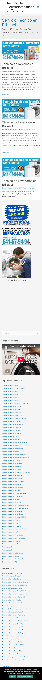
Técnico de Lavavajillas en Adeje (12, 651)
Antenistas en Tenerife (9, 547)
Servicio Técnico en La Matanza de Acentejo (16, 472)
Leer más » (5, 94)
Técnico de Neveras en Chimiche (12, 624)
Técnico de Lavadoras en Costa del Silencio (16, 594)
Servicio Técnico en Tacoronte (11, 520)
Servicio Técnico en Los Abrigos (12, 484)
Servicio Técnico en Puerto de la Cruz (14, 493)
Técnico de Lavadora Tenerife (11, 600)
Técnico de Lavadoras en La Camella (13, 597)
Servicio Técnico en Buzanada (11, 406)
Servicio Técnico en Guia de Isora (12, 448)
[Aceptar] (40, 674)
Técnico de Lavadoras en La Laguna (13, 633)
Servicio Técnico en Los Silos (11, 490)
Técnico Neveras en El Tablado (11, 576)
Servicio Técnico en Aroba (10, 397)
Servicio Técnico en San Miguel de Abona (15, 508)
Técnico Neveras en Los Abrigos (12, 606)
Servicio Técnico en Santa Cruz (12, 511)
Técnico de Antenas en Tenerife (12, 544)
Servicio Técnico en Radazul (11, 499)
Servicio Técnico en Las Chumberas (13, 538)
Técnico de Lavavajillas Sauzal (11, 579)
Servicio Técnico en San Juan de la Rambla (15, 505)
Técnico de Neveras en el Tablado (12, 612)
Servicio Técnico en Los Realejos (12, 487)
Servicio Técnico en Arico (10, 394)
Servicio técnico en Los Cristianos (12, 424)
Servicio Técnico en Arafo (10, 391)
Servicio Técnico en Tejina (10, 562)
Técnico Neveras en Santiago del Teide (14, 660)
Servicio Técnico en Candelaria (12, 415)
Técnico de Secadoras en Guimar (12, 573)
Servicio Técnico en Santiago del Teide (14, 517)
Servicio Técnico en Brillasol (11, 71)
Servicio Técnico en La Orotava (12, 475)
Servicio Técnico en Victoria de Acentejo (15, 529)
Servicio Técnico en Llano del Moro (13, 481)
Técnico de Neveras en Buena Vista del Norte (16, 591)
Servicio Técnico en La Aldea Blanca (13, 388)
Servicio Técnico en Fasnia (10, 436)
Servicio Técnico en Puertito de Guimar (14, 559)
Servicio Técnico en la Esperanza (12, 553)
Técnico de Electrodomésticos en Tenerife (20, 7)
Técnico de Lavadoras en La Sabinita (13, 642)
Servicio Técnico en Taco (10, 523)
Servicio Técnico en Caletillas (11, 412)
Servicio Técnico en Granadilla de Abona (14, 442)
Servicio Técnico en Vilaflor (10, 532)
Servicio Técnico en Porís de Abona (13, 535)
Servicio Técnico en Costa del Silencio (14, 418)
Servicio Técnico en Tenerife (11, 541)
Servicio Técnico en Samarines (11, 502)
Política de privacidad (25, 676)
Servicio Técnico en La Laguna (11, 469)
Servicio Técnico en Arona (10, 400)
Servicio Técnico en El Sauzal (11, 430)
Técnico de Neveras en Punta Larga (13, 654)
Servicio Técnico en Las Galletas (12, 478)
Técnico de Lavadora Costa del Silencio (14, 645)
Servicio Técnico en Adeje (10, 385)
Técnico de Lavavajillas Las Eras (12, 648)
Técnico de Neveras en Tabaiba (12, 588)
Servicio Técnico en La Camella (12, 460)
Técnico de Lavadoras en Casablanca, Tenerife (17, 630)
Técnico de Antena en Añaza (11, 618)
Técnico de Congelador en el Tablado (13, 657)
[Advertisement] (21, 306)
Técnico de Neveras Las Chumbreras (13, 603)
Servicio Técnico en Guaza (10, 445)
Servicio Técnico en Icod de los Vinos (13, 454)
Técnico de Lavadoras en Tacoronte (13, 615)
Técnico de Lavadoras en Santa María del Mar (16, 582)
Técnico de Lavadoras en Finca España (14, 585)
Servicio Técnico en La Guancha (12, 463)
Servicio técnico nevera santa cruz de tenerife (16, 609)
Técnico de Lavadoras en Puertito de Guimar (16, 621)
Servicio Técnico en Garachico (11, 439)
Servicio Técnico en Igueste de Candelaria (15, 457)
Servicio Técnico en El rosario (11, 427)
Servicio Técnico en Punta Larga (12, 496)
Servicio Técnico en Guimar (10, 451)
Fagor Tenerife (6, 666)
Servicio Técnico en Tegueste (11, 526)
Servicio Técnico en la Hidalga (11, 466)
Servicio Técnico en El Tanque (11, 433)
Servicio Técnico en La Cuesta (11, 421)
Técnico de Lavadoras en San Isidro (13, 627)
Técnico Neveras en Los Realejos (12, 636)
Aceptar (12, 676)
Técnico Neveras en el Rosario (11, 639)
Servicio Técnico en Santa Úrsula (12, 514)
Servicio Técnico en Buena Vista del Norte (15, 403)
